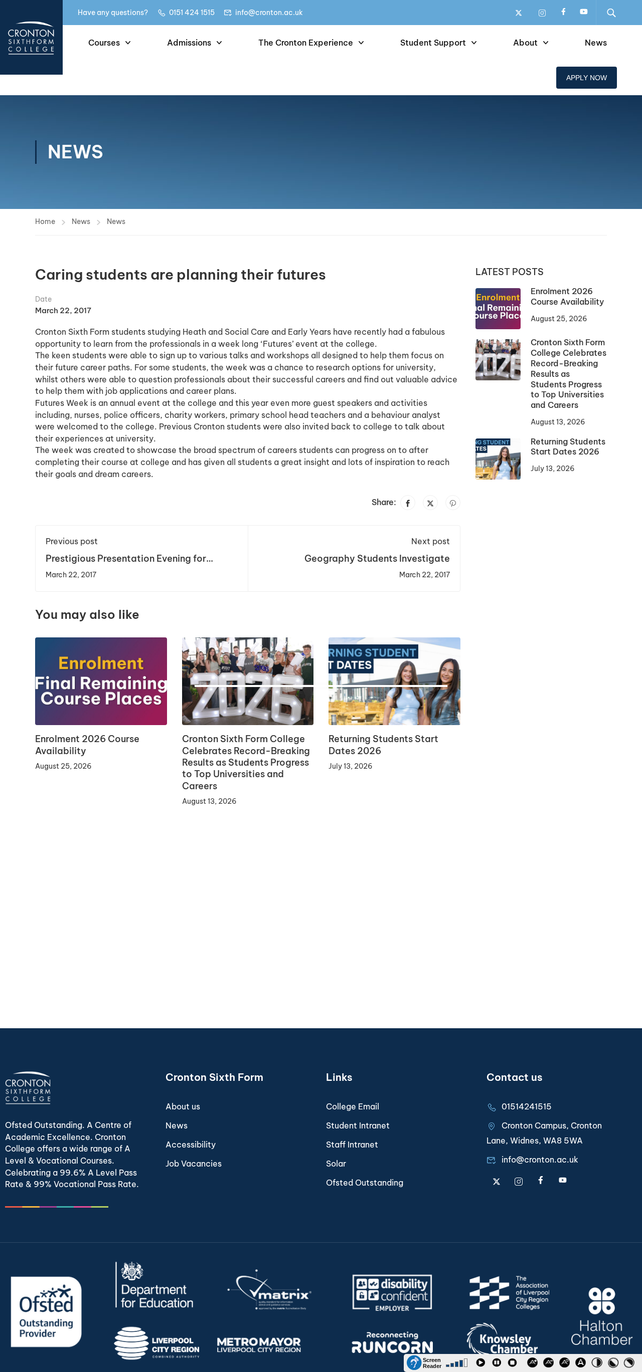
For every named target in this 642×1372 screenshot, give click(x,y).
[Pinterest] (452, 502)
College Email (352, 1106)
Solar (336, 1164)
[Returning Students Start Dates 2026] (394, 680)
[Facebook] (407, 502)
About (525, 43)
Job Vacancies (194, 1164)
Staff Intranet (352, 1144)
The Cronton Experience (305, 43)
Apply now (586, 78)
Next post (430, 541)
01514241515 (527, 1106)
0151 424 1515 (192, 12)
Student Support (433, 43)
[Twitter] (430, 502)
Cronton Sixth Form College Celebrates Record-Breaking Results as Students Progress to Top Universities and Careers (246, 762)
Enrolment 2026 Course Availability (567, 296)
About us (183, 1106)
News (596, 43)
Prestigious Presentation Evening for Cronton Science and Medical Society (130, 564)
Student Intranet (358, 1125)
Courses (104, 43)
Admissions (189, 43)
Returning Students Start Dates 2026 (568, 446)
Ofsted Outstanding (364, 1183)
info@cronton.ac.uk (269, 12)
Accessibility (191, 1144)
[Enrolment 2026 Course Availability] (101, 680)
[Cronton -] (31, 37)
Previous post (72, 541)
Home (45, 221)
